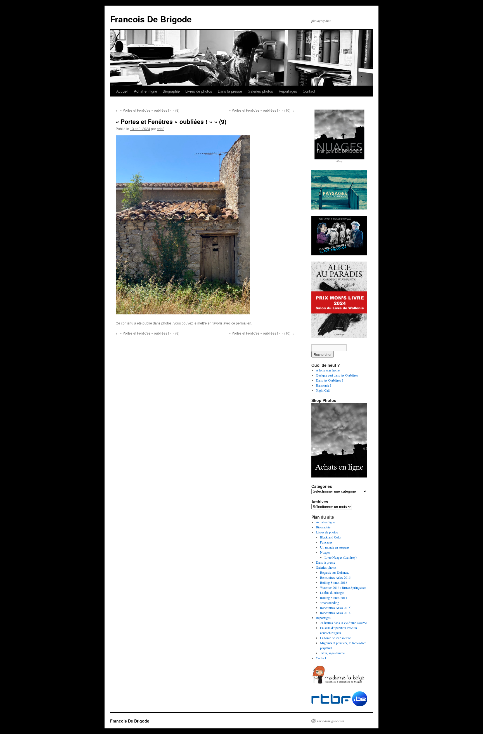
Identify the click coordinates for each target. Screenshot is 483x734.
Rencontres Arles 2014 (335, 612)
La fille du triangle (332, 592)
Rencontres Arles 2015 (335, 607)
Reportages (288, 91)
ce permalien (241, 323)
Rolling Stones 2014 (333, 597)
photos (166, 323)
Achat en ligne (145, 91)
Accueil (122, 91)
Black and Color (331, 537)
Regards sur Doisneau (334, 572)
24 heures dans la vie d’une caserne (343, 622)
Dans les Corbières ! (329, 380)
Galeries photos (260, 91)
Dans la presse (230, 91)
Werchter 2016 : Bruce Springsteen (343, 587)
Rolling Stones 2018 (333, 582)
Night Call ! (324, 390)
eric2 (160, 128)
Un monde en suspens (334, 547)
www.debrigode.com (330, 721)
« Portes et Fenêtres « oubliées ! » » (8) (147, 110)
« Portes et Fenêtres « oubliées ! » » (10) (262, 110)
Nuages (325, 552)
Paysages (326, 542)
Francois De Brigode (151, 19)
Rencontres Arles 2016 (335, 577)
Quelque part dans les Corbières (337, 375)
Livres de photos (198, 91)
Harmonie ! (323, 385)
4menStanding (329, 602)
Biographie (171, 91)
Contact (309, 91)
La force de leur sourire (335, 638)
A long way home (328, 370)
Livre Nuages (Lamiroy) (341, 557)
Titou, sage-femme (332, 653)
